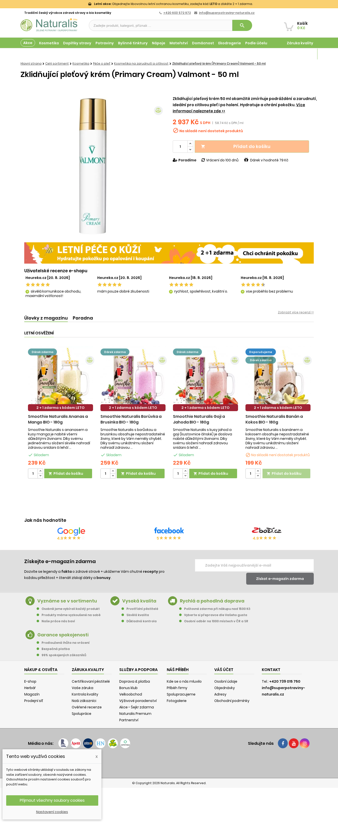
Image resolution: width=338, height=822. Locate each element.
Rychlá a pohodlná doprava (212, 601)
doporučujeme (260, 352)
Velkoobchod (130, 694)
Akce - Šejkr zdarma (136, 707)
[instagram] (305, 743)
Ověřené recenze (87, 707)
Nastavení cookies (52, 811)
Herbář (30, 687)
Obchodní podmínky (231, 700)
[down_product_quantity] (40, 475)
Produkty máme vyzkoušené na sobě (71, 615)
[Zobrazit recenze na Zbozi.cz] (267, 531)
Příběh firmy (177, 687)
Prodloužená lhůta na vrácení (66, 643)
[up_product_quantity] (40, 471)
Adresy (220, 694)
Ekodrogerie (229, 43)
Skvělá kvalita (137, 615)
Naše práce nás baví (58, 621)
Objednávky (224, 687)
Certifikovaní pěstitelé (91, 681)
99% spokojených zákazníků (64, 655)
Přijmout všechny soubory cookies (52, 800)
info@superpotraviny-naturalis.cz (227, 13)
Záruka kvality (300, 43)
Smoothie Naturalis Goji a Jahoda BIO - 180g (199, 419)
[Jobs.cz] (88, 743)
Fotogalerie (177, 700)
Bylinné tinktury (133, 43)
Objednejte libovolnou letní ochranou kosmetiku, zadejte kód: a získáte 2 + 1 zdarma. (173, 4)
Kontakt (271, 670)
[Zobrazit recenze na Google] (71, 531)
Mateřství (178, 43)
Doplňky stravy (77, 43)
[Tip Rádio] (113, 743)
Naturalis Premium (135, 713)
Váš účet (223, 670)
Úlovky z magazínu (46, 318)
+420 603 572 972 (177, 13)
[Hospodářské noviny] (100, 743)
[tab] (46, 318)
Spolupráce (81, 713)
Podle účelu (256, 43)
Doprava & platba (134, 681)
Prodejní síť (33, 700)
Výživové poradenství (138, 700)
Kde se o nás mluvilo (184, 681)
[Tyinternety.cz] (125, 743)
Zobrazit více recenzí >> (296, 312)
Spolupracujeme (181, 694)
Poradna (83, 318)
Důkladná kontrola (141, 621)
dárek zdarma (42, 352)
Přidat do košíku (235, 146)
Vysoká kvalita (139, 601)
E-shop (30, 681)
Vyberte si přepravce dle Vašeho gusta (215, 615)
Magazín (305, 53)
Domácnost (203, 43)
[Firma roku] (169, 763)
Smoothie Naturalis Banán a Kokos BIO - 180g (274, 419)
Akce (27, 42)
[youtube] (294, 743)
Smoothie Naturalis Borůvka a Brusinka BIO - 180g (131, 419)
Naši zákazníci (84, 700)
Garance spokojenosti (63, 635)
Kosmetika (49, 43)
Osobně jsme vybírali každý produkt (71, 609)
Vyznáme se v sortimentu (67, 601)
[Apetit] (76, 743)
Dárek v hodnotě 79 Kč (269, 160)
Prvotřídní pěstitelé (142, 609)
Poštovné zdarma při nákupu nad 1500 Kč (217, 609)
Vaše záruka (82, 687)
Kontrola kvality (85, 694)
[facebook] (283, 743)
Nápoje (158, 43)
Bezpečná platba (56, 649)
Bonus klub (128, 687)
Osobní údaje (225, 681)
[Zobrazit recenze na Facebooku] (169, 531)
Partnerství (128, 720)
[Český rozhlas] (63, 743)
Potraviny (105, 43)
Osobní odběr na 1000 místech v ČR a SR (216, 621)
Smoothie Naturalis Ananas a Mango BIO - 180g (58, 419)
